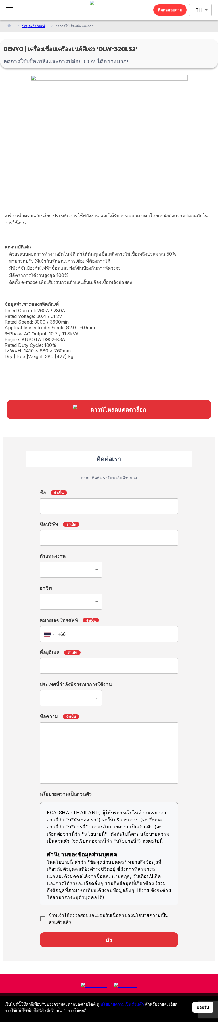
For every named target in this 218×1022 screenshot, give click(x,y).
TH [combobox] (199, 10)
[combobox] (71, 570)
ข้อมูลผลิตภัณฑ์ (33, 26)
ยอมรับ (203, 1007)
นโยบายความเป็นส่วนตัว (122, 1004)
